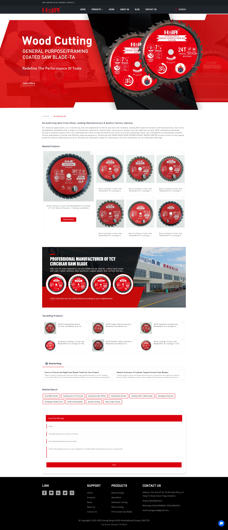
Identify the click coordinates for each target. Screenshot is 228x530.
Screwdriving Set (59, 116)
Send (114, 465)
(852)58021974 (155, 500)
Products (91, 497)
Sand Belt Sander (51, 396)
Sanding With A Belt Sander (142, 396)
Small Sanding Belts (75, 402)
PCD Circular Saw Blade (121, 511)
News (89, 502)
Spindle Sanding (94, 402)
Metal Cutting (117, 507)
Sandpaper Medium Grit (53, 402)
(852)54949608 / (159, 505)
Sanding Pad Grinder (118, 396)
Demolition (116, 497)
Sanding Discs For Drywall (73, 396)
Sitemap (114, 524)
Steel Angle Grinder (112, 402)
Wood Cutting (117, 492)
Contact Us (92, 511)
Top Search (105, 524)
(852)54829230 (173, 505)
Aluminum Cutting (119, 502)
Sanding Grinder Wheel (97, 396)
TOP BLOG (122, 524)
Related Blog (55, 363)
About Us (91, 507)
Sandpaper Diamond (165, 396)
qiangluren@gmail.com (158, 510)
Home (46, 116)
